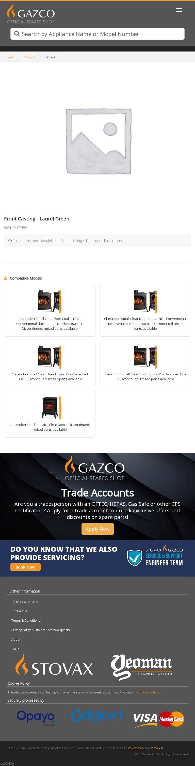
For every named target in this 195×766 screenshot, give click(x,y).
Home (10, 57)
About (15, 639)
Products (29, 57)
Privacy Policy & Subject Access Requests (40, 630)
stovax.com (135, 748)
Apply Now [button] (97, 529)
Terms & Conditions (25, 620)
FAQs (15, 649)
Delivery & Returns (24, 602)
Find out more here (146, 692)
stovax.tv (157, 748)
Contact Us (19, 611)
